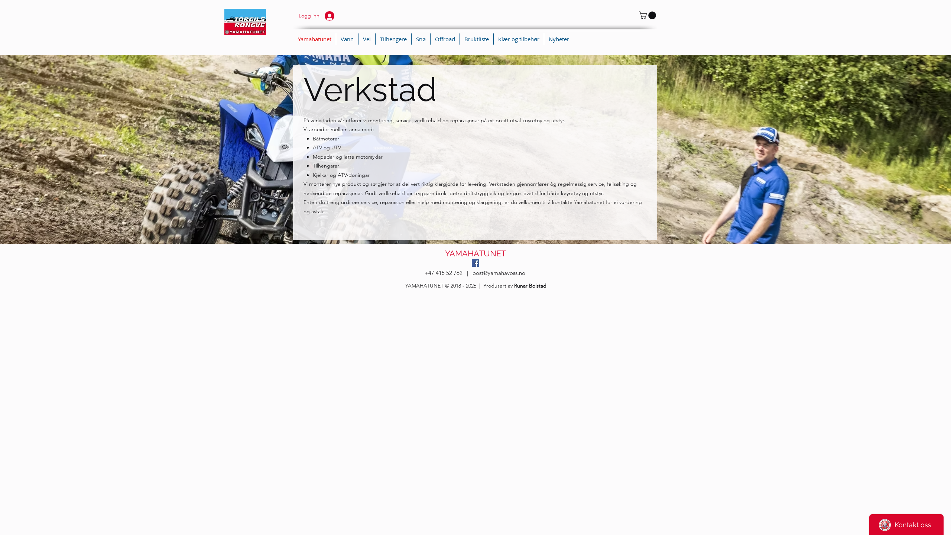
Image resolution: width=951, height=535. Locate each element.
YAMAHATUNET (475, 253)
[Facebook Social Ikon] (475, 263)
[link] (648, 15)
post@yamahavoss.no (499, 272)
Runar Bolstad (530, 285)
